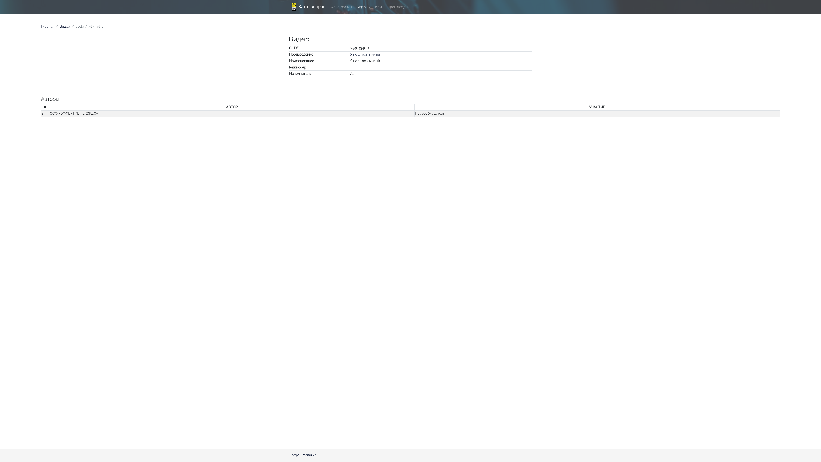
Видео (360, 7)
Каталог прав (311, 6)
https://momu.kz (304, 455)
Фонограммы (341, 7)
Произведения (399, 7)
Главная (47, 26)
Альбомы (376, 7)
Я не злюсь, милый (365, 54)
